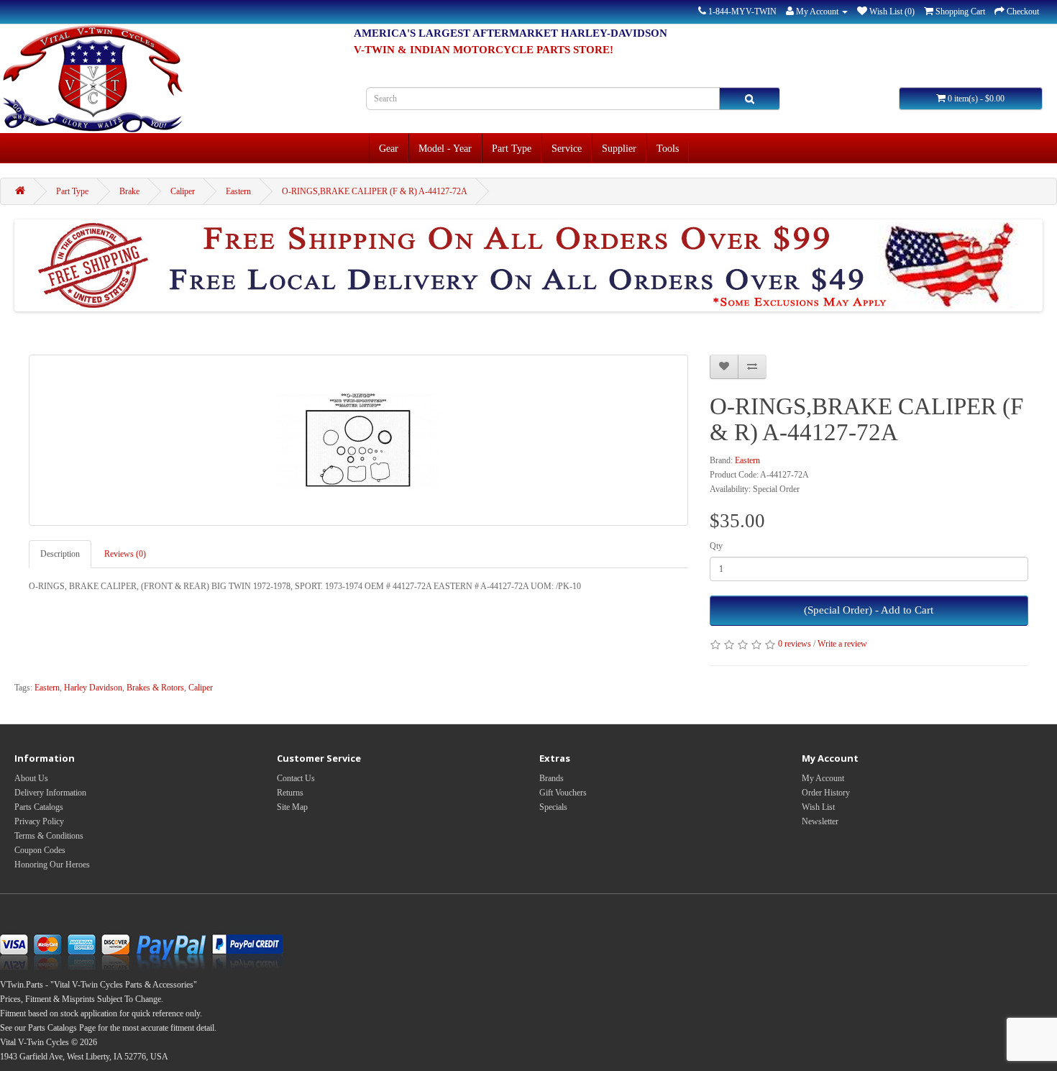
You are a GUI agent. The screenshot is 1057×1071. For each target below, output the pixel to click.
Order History (826, 793)
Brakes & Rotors (155, 688)
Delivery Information (50, 793)
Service (567, 148)
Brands (551, 778)
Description (60, 554)
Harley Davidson (93, 688)
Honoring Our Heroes (52, 865)
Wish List (818, 807)
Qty (716, 546)
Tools (667, 148)
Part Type (511, 148)
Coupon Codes (39, 850)
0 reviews (794, 644)
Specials (553, 807)
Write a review (842, 644)
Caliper (182, 191)
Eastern (238, 191)
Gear (388, 148)
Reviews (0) (125, 554)
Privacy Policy (39, 821)
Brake (129, 191)
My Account (823, 778)
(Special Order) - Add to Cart (868, 610)
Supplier (619, 148)
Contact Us (296, 778)
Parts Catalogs (38, 807)
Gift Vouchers (563, 793)
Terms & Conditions (48, 836)
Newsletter (820, 821)
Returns (290, 793)
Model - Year (445, 148)
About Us (31, 778)
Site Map (292, 807)
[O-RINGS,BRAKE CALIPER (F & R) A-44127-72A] (358, 440)
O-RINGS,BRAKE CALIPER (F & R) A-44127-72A (374, 191)
